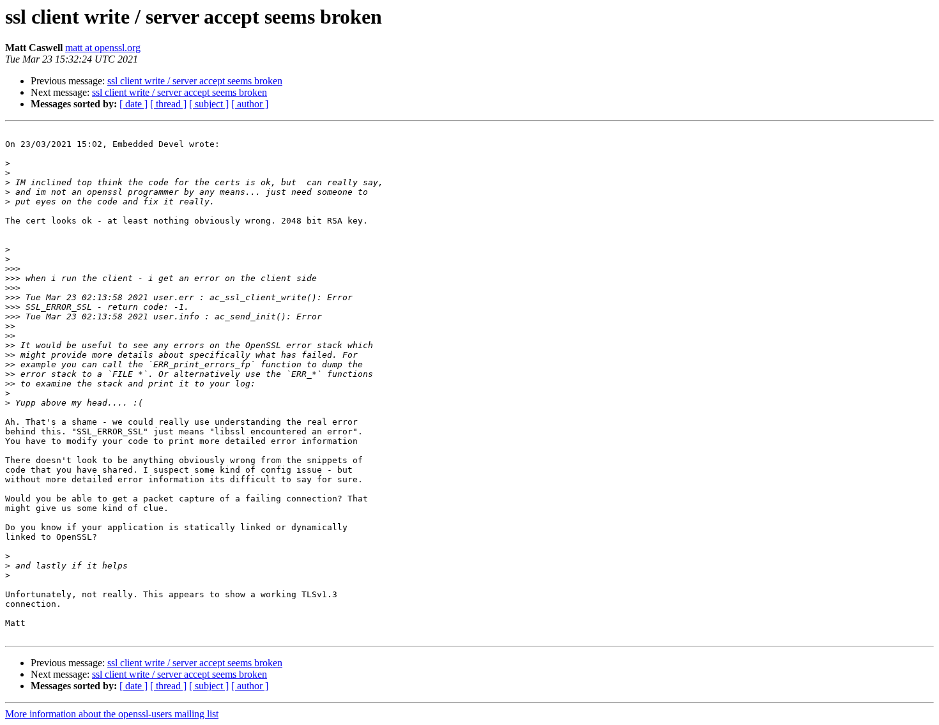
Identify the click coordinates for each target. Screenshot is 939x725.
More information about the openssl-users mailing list (111, 713)
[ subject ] (209, 103)
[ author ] (249, 103)
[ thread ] (168, 103)
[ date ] (133, 103)
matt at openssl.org (103, 47)
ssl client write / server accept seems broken (194, 80)
